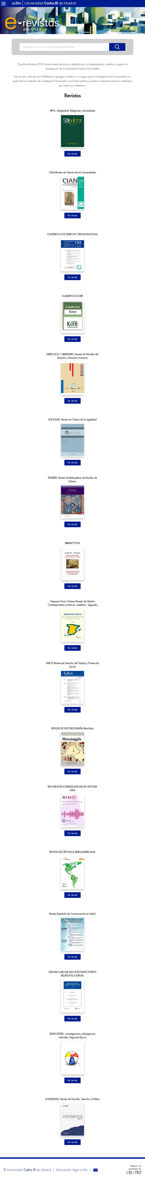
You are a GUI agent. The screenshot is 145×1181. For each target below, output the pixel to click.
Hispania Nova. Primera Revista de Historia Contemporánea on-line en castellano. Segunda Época (72, 603)
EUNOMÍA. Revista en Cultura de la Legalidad (72, 419)
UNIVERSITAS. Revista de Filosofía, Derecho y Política (72, 1099)
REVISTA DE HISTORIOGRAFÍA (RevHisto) (72, 728)
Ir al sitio (72, 154)
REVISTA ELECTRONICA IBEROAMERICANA (72, 852)
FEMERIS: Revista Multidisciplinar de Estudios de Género (72, 480)
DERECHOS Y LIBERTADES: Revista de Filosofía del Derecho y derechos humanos (72, 356)
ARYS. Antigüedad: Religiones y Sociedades (72, 110)
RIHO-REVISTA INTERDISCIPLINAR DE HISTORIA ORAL (72, 788)
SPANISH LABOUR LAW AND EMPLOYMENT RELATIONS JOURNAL (72, 974)
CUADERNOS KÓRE (72, 296)
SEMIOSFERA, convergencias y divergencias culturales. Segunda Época (72, 1036)
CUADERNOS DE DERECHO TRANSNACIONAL (72, 234)
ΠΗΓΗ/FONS (72, 543)
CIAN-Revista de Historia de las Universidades (72, 172)
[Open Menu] (3, 3)
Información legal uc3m (72, 1169)
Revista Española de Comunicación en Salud (72, 914)
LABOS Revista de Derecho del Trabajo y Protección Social (72, 665)
